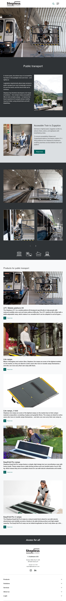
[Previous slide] (30, 246)
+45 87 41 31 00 (33, 564)
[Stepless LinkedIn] (35, 570)
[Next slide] (36, 246)
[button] (58, 4)
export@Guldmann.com (33, 566)
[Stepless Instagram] (31, 570)
